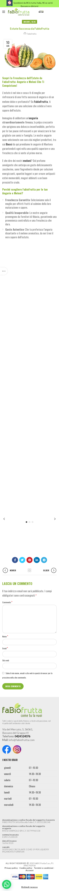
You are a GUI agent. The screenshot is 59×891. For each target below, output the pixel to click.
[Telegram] (44, 560)
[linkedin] (37, 560)
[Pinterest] (29, 560)
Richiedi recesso (29, 887)
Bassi (9, 144)
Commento (7, 602)
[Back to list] (29, 570)
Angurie (26, 21)
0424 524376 (22, 736)
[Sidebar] (4, 271)
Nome (5, 636)
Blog (33, 21)
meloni (27, 160)
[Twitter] (22, 560)
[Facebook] (15, 560)
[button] (6, 884)
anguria (33, 118)
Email (5, 648)
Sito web (5, 660)
